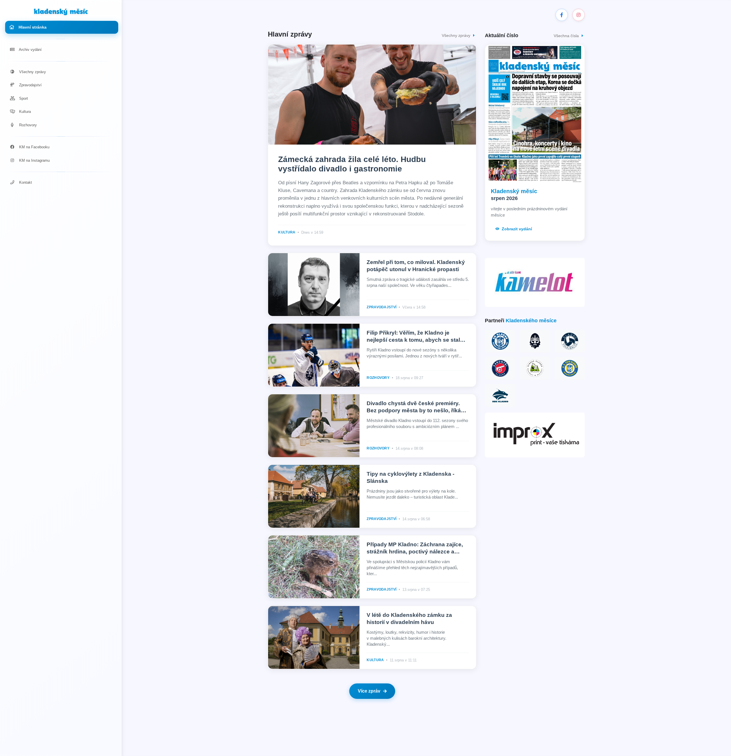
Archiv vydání (30, 49)
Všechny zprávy (32, 72)
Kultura (24, 111)
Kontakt (25, 182)
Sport (23, 98)
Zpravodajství (30, 85)
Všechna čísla (567, 35)
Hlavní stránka (32, 27)
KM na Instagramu (34, 160)
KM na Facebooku (33, 147)
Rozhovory (27, 125)
